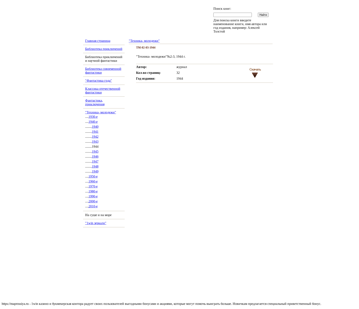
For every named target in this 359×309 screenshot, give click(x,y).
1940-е (93, 121)
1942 (95, 136)
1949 (95, 171)
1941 (95, 131)
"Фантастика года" (98, 80)
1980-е (93, 191)
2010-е (93, 206)
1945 (95, 151)
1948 (95, 166)
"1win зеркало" (95, 223)
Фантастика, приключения (95, 102)
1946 (95, 156)
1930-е (93, 116)
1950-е (93, 176)
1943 (95, 141)
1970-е (93, 186)
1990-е (93, 196)
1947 (95, 161)
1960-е (93, 181)
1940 (95, 126)
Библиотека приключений (103, 49)
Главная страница (97, 41)
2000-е (93, 201)
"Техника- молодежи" (100, 112)
